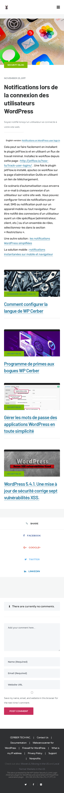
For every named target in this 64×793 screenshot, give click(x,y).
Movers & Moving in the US (35, 763)
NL (41, 777)
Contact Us (42, 737)
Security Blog (15, 65)
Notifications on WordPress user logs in (41, 140)
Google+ (35, 547)
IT (48, 777)
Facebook (34, 535)
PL (45, 777)
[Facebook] (33, 784)
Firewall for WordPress (33, 748)
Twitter (34, 559)
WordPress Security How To (21, 294)
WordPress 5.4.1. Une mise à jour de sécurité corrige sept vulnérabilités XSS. (30, 490)
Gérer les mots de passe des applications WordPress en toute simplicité (30, 424)
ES (34, 777)
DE (31, 777)
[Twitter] (25, 784)
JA (54, 777)
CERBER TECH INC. (20, 737)
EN (27, 777)
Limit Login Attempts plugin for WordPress (31, 774)
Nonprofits (35, 758)
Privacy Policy (35, 753)
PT (51, 777)
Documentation (18, 742)
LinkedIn (34, 571)
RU (38, 777)
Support (52, 753)
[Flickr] (39, 784)
